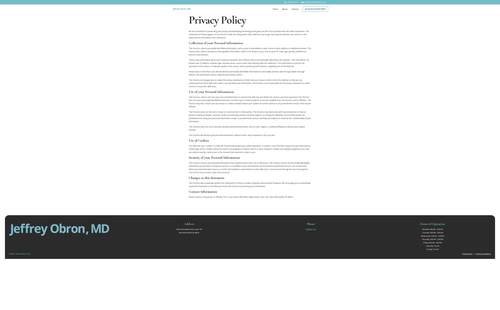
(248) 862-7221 (310, 229)
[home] (181, 9)
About (285, 9)
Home (275, 9)
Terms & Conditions (483, 254)
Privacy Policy (467, 254)
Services (295, 9)
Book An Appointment (315, 9)
